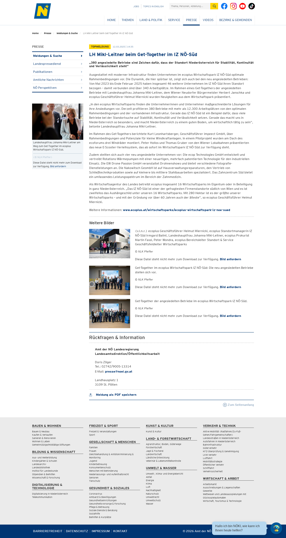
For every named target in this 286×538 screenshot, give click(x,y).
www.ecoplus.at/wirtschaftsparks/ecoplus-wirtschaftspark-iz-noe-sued (176, 210)
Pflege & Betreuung (99, 506)
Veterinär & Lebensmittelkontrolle (163, 460)
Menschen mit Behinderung (103, 470)
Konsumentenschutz (100, 467)
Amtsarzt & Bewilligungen (102, 497)
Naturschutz (152, 493)
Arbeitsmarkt (210, 484)
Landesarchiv (39, 464)
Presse (191, 20)
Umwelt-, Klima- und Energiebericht (164, 473)
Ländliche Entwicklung (157, 457)
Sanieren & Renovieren (44, 438)
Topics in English (153, 6)
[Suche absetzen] (214, 6)
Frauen (92, 450)
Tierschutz (94, 480)
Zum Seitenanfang (240, 405)
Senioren (93, 477)
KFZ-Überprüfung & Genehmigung (221, 451)
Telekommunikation (42, 497)
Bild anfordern (58, 166)
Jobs (136, 6)
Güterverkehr (210, 448)
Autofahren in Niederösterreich (219, 441)
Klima (149, 483)
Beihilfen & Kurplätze (100, 517)
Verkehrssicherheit (213, 471)
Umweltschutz (153, 500)
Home (111, 20)
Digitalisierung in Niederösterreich (50, 493)
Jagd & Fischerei (154, 450)
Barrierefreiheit (47, 531)
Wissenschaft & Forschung (46, 477)
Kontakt (120, 531)
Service (174, 20)
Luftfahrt (207, 458)
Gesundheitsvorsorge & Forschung (107, 503)
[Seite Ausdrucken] (250, 532)
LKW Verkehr (210, 454)
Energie (150, 480)
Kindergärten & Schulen (44, 460)
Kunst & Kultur (153, 431)
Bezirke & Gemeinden (235, 20)
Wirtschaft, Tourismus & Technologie (222, 500)
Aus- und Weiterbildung (44, 457)
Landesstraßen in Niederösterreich (221, 438)
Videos (208, 20)
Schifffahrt (208, 468)
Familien (93, 447)
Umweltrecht (152, 497)
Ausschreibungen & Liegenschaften (221, 487)
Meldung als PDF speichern (115, 394)
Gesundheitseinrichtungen (103, 500)
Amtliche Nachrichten (48, 80)
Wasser (149, 503)
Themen (128, 20)
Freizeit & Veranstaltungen (103, 431)
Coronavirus (95, 493)
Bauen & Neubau (40, 431)
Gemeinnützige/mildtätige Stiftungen (51, 444)
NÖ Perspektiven (45, 88)
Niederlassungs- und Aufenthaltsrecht (109, 474)
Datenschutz (77, 531)
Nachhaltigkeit (153, 490)
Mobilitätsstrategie (212, 461)
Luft (148, 486)
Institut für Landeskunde (45, 470)
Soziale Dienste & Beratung (103, 510)
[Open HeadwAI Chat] (276, 528)
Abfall (149, 477)
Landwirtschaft (154, 454)
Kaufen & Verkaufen (42, 434)
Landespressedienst (47, 64)
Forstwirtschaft (154, 447)
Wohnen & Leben (41, 441)
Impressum (101, 531)
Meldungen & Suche (67, 33)
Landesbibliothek (41, 467)
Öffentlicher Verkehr (213, 464)
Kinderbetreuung (98, 464)
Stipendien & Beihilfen (43, 474)
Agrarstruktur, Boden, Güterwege (163, 444)
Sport (92, 434)
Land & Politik (150, 20)
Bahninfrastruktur (212, 444)
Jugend (93, 460)
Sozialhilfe (94, 513)
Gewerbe (207, 490)
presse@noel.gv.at (118, 371)
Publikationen (42, 72)
